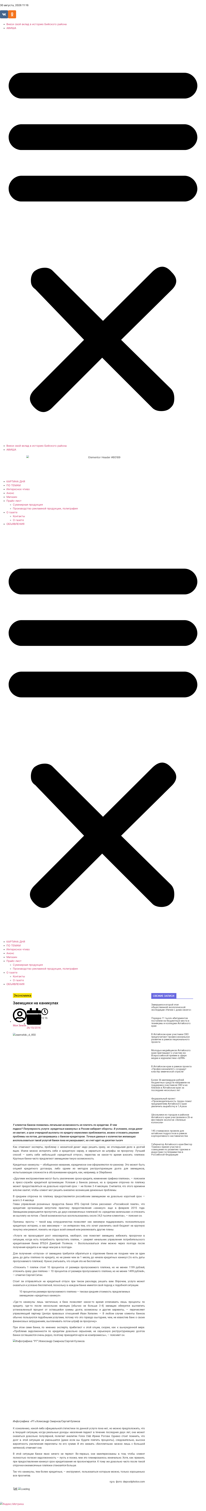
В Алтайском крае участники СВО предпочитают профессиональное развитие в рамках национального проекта (170, 1038)
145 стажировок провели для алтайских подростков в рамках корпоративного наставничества (169, 1133)
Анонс (10, 493)
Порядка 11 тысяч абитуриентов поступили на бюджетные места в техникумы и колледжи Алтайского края (171, 1022)
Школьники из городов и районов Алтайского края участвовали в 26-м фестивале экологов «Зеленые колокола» (171, 1118)
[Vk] (4, 14)
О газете (11, 512)
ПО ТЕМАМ (13, 485)
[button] (103, 237)
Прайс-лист (14, 500)
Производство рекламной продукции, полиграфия (45, 508)
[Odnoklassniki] (12, 14)
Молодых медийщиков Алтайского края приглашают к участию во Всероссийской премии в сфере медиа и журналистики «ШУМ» (171, 1054)
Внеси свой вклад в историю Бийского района (36, 24)
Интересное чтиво (18, 489)
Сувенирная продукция (28, 504)
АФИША (11, 28)
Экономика (22, 995)
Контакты (19, 516)
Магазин (11, 496)
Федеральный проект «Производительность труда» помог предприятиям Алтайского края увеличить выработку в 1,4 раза (171, 1102)
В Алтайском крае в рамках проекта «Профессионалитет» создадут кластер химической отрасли (171, 1069)
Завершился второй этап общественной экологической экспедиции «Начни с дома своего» (171, 1007)
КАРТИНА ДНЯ (15, 481)
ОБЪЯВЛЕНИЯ (15, 523)
